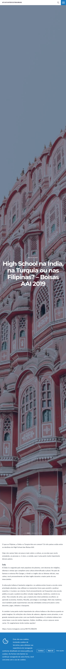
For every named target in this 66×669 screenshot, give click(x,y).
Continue (41, 650)
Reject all (50, 650)
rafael (28, 533)
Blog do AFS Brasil (33, 257)
